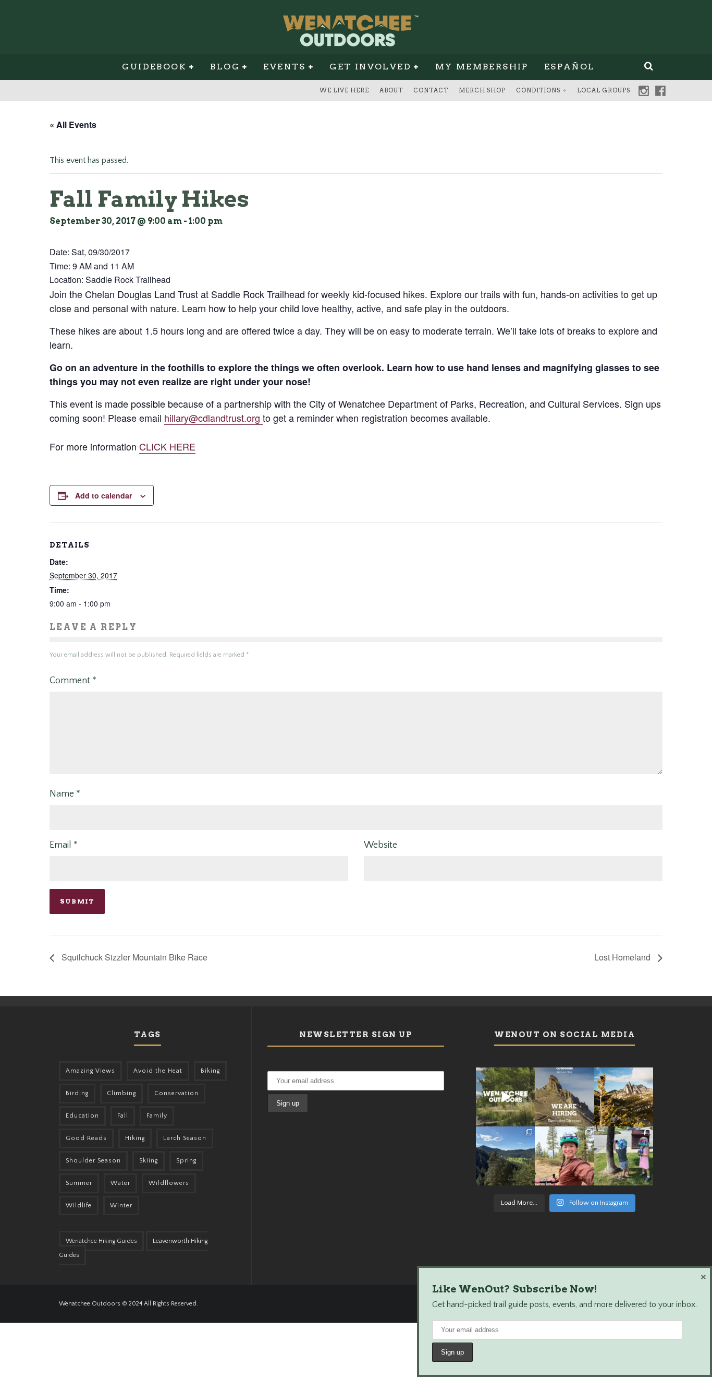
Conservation (176, 1093)
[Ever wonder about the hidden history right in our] (505, 1155)
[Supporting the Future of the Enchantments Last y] (623, 1096)
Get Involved (370, 67)
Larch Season (184, 1138)
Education (82, 1115)
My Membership (482, 67)
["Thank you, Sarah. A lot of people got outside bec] (564, 1155)
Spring (186, 1160)
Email (64, 845)
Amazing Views (90, 1070)
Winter (121, 1205)
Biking (210, 1070)
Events (284, 67)
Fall (122, 1115)
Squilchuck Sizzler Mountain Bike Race (133, 957)
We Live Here (344, 90)
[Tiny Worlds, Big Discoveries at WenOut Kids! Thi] (623, 1155)
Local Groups (603, 90)
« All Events (73, 124)
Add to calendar (103, 495)
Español (569, 67)
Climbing (121, 1093)
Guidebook (154, 67)
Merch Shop (482, 90)
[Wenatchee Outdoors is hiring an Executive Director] (564, 1096)
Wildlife (79, 1205)
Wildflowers (169, 1183)
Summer (79, 1183)
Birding (77, 1093)
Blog (225, 67)
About (391, 90)
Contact (430, 90)
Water (120, 1183)
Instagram (644, 91)
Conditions (538, 90)
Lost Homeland (623, 957)
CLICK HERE (167, 446)
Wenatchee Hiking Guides (101, 1241)
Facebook (660, 91)
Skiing (148, 1160)
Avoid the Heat (157, 1070)
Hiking (135, 1138)
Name (65, 794)
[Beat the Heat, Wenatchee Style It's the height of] (505, 1096)
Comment (73, 680)
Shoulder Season (93, 1160)
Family (156, 1115)
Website (380, 845)
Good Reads (86, 1138)
